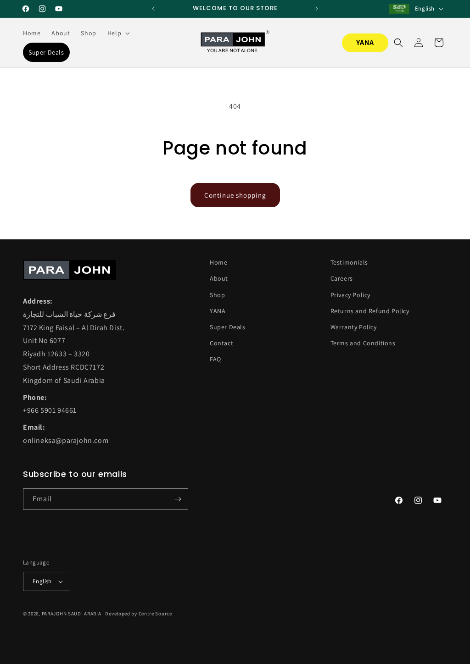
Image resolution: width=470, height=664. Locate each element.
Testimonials (349, 262)
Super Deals (228, 327)
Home (218, 262)
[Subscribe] (178, 499)
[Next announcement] (317, 8)
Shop (217, 295)
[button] (118, 33)
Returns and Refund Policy (369, 311)
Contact (221, 343)
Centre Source (155, 613)
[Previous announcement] (153, 8)
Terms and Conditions (363, 343)
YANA (365, 42)
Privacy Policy (350, 295)
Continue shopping (235, 195)
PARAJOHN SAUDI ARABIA (71, 613)
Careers (341, 278)
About (219, 278)
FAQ (215, 359)
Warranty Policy (353, 327)
